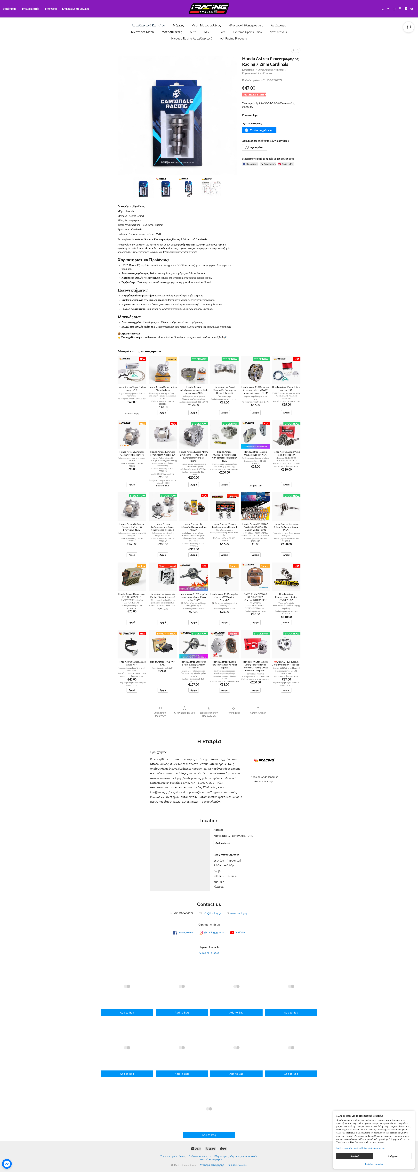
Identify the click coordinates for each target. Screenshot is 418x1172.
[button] (259, 130)
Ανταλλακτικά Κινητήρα (148, 25)
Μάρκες (178, 25)
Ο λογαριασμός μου (184, 712)
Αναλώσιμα (278, 25)
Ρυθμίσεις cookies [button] (374, 1164)
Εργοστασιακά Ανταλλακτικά (257, 73)
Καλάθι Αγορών (258, 712)
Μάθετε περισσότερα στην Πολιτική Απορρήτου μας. (360, 1148)
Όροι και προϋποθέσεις (173, 1156)
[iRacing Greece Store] (209, 9)
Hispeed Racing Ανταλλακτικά (191, 38)
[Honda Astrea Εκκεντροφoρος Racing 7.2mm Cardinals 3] (211, 187)
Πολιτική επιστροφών (210, 1159)
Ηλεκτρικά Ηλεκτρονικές (246, 25)
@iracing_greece (209, 952)
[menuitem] (293, 50)
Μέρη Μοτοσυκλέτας (206, 25)
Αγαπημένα (234, 712)
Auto (193, 32)
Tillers (221, 32)
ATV (206, 32)
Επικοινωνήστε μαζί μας (75, 8)
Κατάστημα (9, 8)
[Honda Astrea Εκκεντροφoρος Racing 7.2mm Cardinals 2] (188, 187)
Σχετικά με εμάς (30, 8)
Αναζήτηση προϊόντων (160, 714)
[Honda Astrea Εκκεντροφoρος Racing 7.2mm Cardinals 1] (166, 187)
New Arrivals (278, 32)
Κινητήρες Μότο (142, 32)
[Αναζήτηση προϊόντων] (408, 27)
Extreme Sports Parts (247, 32)
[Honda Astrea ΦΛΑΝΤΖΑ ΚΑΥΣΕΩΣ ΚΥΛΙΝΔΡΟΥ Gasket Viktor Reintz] (255, 506)
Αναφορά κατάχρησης (212, 1165)
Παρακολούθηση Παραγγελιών (209, 714)
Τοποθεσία (51, 8)
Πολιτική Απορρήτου (200, 1156)
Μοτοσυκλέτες (172, 32)
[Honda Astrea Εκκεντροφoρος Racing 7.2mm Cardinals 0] (143, 187)
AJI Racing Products (233, 38)
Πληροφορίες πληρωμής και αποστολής (235, 1156)
